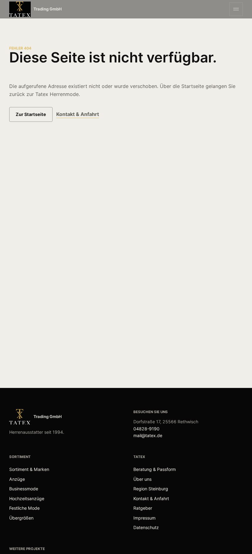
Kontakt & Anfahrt (77, 114)
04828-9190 (146, 428)
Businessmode (23, 488)
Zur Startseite (31, 114)
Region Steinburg (150, 488)
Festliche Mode (24, 508)
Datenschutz (146, 527)
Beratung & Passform (154, 469)
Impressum (144, 517)
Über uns (142, 479)
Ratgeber (142, 508)
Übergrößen (21, 517)
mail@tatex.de (147, 435)
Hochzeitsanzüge (26, 498)
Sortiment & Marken (29, 469)
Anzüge (17, 479)
